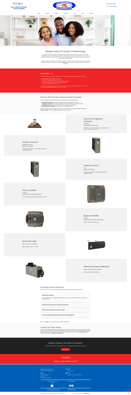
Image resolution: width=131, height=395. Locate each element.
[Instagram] (22, 3)
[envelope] (107, 6)
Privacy (64, 393)
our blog (48, 87)
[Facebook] (19, 3)
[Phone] (107, 3)
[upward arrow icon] (128, 391)
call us (53, 87)
